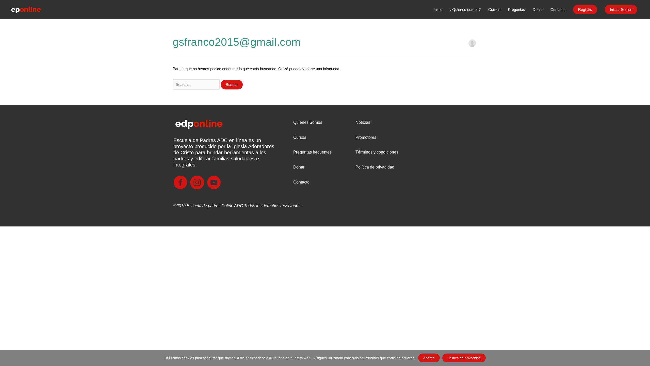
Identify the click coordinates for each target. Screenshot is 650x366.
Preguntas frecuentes (312, 152)
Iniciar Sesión (621, 9)
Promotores (365, 137)
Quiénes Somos (307, 122)
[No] (643, 357)
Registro (585, 9)
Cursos (299, 137)
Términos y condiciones (376, 152)
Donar (298, 167)
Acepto (429, 358)
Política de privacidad (374, 167)
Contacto (301, 182)
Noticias (362, 122)
